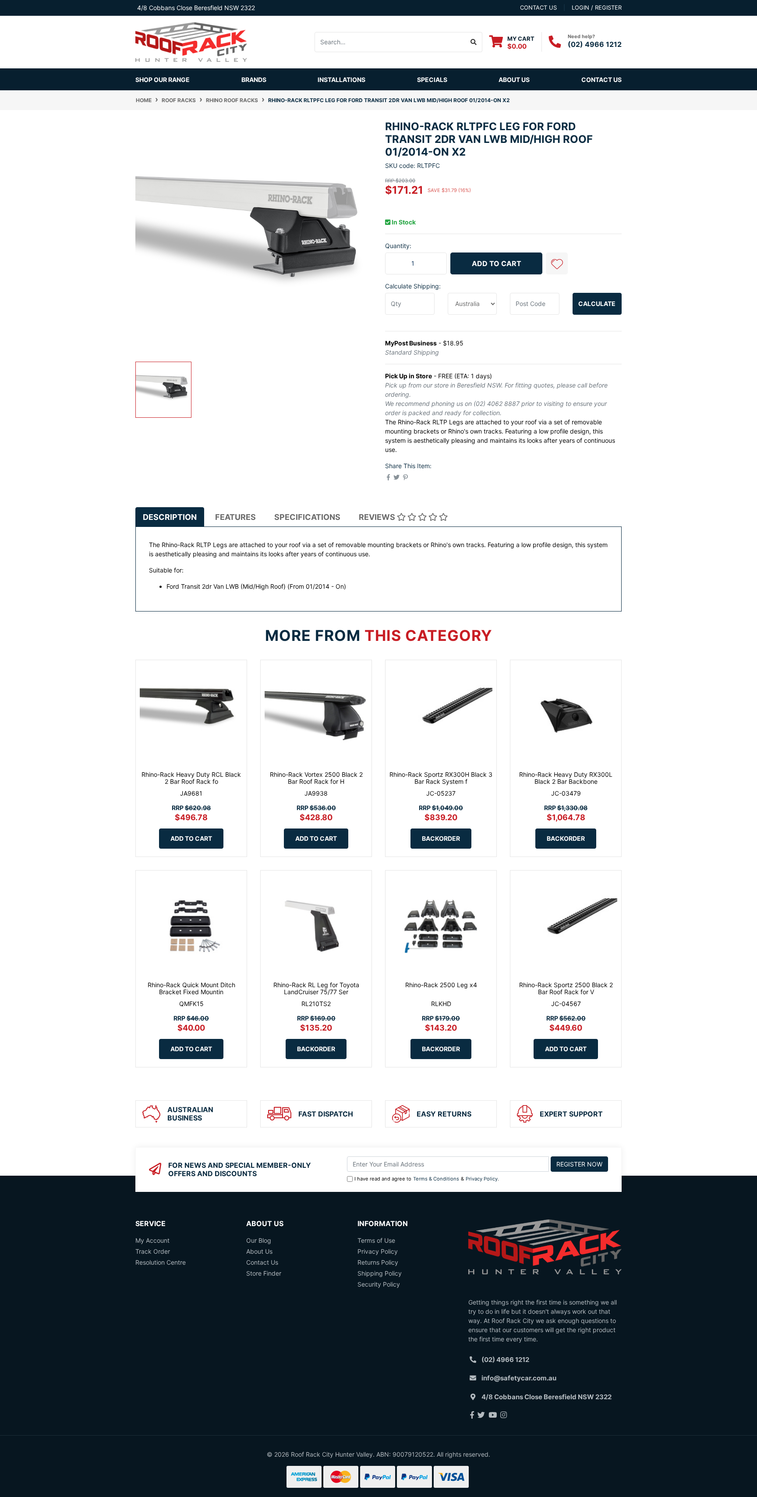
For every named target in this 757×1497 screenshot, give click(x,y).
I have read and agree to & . (426, 1179)
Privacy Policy (482, 1179)
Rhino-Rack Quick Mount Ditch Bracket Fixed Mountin (191, 988)
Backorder (441, 838)
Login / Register (597, 7)
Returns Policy (377, 1262)
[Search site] (473, 42)
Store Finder (263, 1273)
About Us (514, 79)
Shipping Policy (379, 1273)
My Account (152, 1240)
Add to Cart (496, 263)
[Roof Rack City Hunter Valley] (191, 41)
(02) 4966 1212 (595, 44)
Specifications (307, 517)
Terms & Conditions (436, 1179)
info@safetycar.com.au (518, 1378)
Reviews (378, 517)
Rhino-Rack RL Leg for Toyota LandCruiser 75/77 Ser (316, 988)
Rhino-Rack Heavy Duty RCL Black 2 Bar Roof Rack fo (191, 778)
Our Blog (258, 1240)
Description (170, 517)
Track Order (152, 1251)
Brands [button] (253, 79)
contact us (538, 7)
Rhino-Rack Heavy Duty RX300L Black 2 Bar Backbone (565, 778)
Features (235, 517)
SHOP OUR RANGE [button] (162, 79)
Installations (341, 79)
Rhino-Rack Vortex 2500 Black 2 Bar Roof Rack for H (316, 778)
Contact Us (601, 79)
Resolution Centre (160, 1262)
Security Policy (378, 1284)
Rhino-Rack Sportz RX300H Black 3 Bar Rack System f (440, 778)
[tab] (169, 516)
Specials (432, 79)
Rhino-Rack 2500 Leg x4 (441, 985)
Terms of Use (376, 1240)
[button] (557, 263)
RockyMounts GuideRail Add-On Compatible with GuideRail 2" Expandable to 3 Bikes (67, 1456)
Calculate (597, 303)
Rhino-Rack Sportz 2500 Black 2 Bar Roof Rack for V (566, 988)
